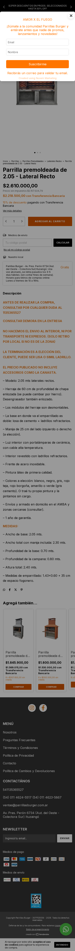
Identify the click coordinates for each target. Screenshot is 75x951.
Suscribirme (38, 64)
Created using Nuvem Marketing (38, 78)
